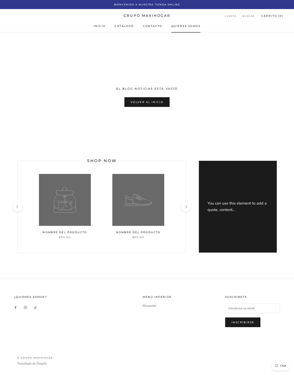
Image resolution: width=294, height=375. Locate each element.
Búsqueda (149, 306)
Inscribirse (242, 322)
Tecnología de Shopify (32, 363)
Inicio (99, 26)
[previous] (17, 206)
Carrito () (272, 15)
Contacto (152, 26)
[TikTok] (35, 307)
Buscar (248, 16)
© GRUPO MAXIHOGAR (35, 357)
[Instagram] (25, 307)
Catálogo (124, 26)
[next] (185, 206)
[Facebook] (15, 307)
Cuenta (231, 16)
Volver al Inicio (147, 102)
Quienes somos (185, 26)
